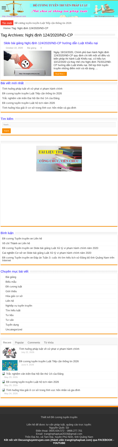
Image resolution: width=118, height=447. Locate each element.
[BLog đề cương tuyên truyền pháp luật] (59, 8)
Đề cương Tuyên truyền (15, 238)
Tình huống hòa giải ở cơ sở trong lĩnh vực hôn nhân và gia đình (39, 107)
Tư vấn (10, 320)
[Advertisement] (59, 199)
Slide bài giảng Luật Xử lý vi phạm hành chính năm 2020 (66, 248)
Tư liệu (10, 315)
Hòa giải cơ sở (14, 296)
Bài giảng (31, 48)
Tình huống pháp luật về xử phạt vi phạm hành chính (32, 88)
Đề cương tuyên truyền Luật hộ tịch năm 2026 (28, 103)
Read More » (60, 74)
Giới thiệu (11, 291)
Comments (34, 342)
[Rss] (59, 421)
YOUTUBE (59, 443)
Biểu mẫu (11, 281)
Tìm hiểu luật (13, 310)
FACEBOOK (104, 440)
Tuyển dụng (12, 324)
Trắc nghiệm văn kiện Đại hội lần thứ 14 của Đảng (30, 98)
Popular (19, 342)
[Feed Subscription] (116, 35)
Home (6, 28)
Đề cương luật (14, 286)
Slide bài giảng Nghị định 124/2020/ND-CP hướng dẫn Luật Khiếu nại (51, 43)
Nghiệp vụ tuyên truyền (19, 305)
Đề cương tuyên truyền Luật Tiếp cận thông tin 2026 (43, 23)
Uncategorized (14, 329)
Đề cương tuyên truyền (64, 417)
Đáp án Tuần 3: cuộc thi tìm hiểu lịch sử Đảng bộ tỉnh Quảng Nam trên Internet (58, 259)
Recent (7, 342)
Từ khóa (48, 342)
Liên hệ (38, 238)
